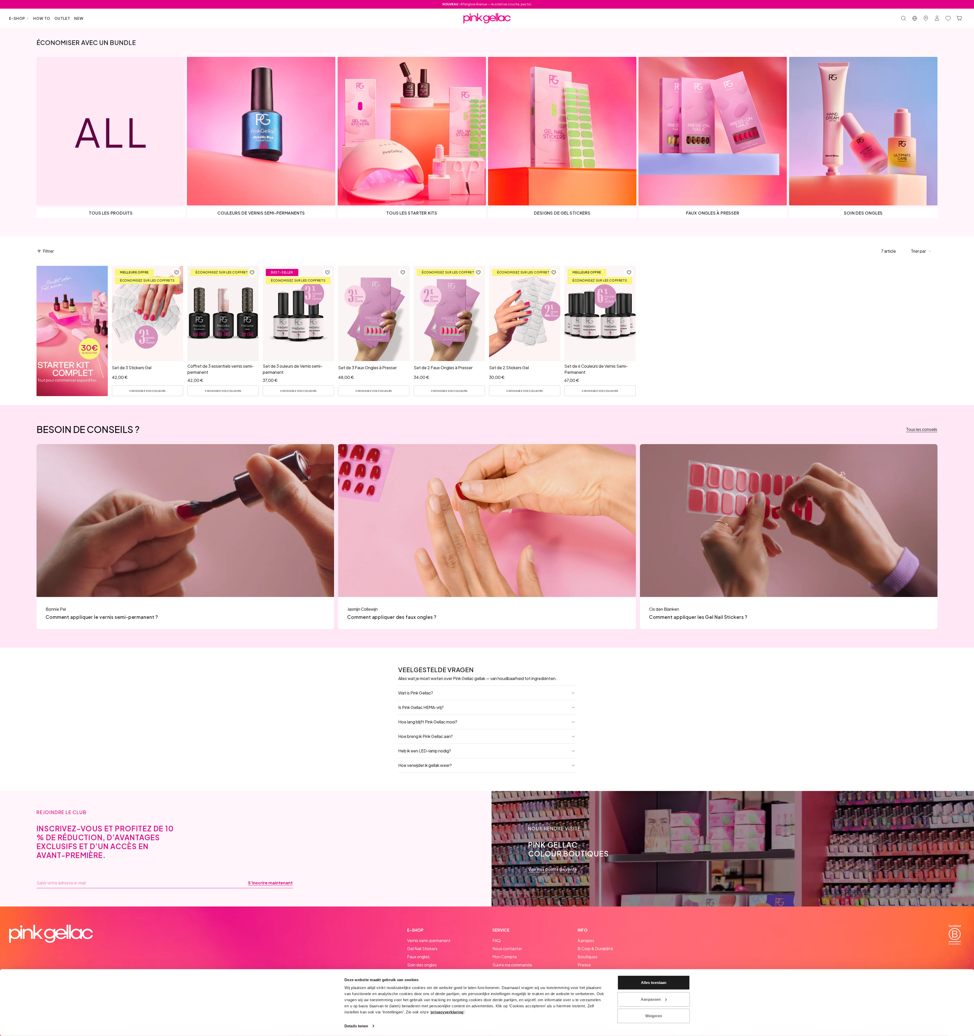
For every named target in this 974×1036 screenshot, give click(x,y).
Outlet (62, 18)
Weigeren (653, 1016)
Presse (584, 964)
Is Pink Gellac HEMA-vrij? (421, 707)
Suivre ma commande (512, 964)
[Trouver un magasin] (925, 18)
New (78, 18)
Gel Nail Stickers (422, 948)
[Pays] (914, 18)
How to (41, 18)
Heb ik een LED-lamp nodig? (424, 750)
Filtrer (48, 251)
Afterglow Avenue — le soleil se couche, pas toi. (487, 4)
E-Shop (17, 18)
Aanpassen (651, 999)
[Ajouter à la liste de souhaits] (176, 272)
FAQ (496, 940)
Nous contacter (507, 948)
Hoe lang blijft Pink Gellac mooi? (427, 721)
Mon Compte (504, 956)
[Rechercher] (903, 18)
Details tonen (356, 1026)
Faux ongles (418, 956)
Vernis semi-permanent (428, 940)
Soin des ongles (422, 964)
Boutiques (587, 956)
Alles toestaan (653, 982)
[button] (921, 251)
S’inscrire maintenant (270, 883)
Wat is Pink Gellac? (415, 692)
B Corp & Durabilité (595, 948)
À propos (586, 940)
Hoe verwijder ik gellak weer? (425, 765)
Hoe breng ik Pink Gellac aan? (425, 736)
